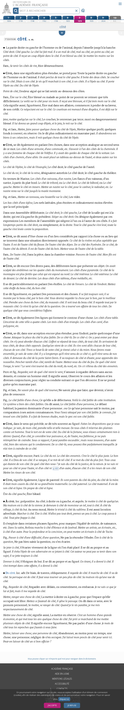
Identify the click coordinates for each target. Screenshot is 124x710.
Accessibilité (62, 683)
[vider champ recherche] (76, 11)
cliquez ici (64, 699)
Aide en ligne (62, 673)
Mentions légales (62, 678)
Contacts (62, 688)
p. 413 (55, 468)
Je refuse (72, 705)
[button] (62, 33)
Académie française (62, 668)
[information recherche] (16, 11)
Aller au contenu (12, 3)
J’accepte (52, 705)
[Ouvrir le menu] (120, 4)
